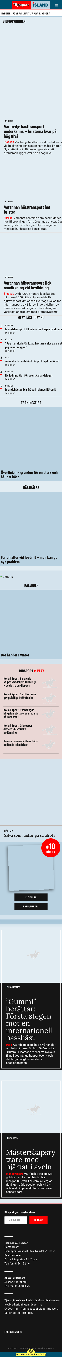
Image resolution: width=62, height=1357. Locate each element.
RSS (23, 1340)
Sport (14, 13)
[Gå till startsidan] (31, 5)
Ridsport (44, 13)
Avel (21, 13)
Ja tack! (38, 1220)
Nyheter (6, 13)
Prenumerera (31, 906)
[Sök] (5, 5)
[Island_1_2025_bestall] (6, 576)
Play (36, 13)
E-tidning (31, 897)
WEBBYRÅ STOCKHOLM (38, 1348)
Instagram (14, 1340)
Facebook (6, 1340)
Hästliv (28, 13)
